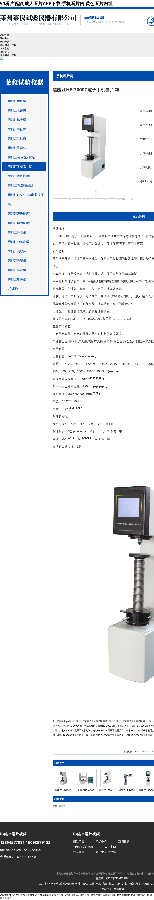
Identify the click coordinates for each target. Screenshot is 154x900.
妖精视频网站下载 (140, 894)
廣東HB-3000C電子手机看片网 (113, 725)
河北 (124, 883)
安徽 (105, 883)
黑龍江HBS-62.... (107, 790)
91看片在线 (41, 894)
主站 (85, 883)
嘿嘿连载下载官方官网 (91, 894)
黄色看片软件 (16, 894)
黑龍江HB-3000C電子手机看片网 (107, 735)
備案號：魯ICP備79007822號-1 (112, 878)
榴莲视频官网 (124, 894)
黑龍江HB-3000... (64, 790)
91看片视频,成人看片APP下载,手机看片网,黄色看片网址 (56, 3)
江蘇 (91, 883)
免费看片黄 (28, 894)
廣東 (98, 883)
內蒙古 (145, 883)
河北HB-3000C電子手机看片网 (74, 730)
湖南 (131, 883)
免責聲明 (119, 888)
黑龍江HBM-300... (86, 790)
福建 (111, 883)
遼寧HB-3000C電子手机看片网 (72, 735)
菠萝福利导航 (109, 894)
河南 (118, 883)
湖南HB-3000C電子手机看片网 (108, 730)
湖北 (137, 883)
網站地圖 (107, 888)
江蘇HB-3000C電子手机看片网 (79, 725)
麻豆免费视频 (54, 894)
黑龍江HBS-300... (127, 790)
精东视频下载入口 (70, 894)
